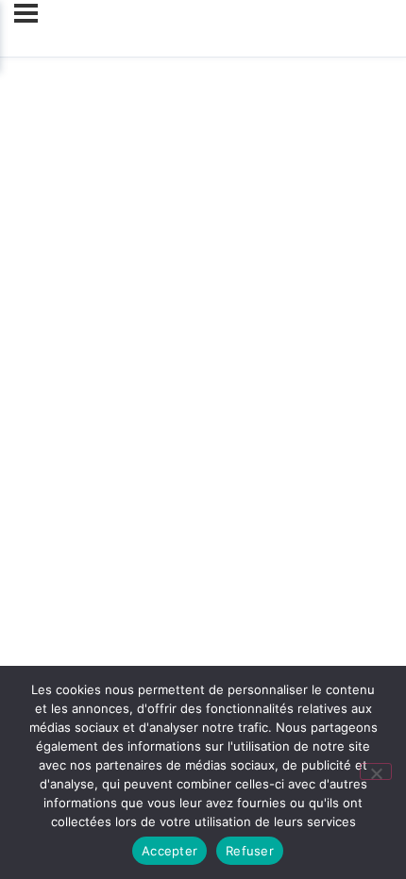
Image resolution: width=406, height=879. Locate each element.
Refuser (250, 850)
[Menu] (26, 13)
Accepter (169, 850)
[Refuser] (376, 771)
